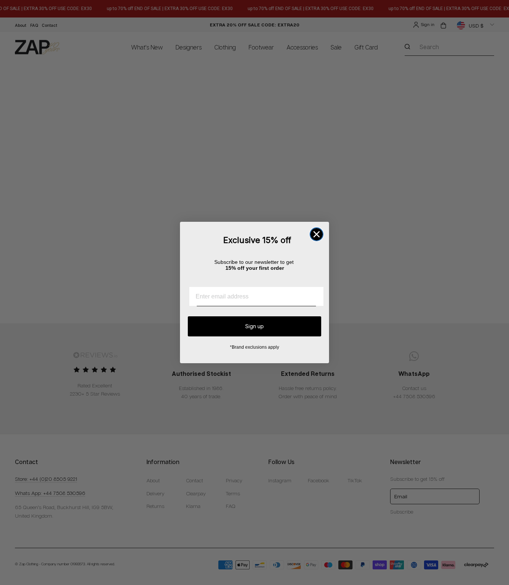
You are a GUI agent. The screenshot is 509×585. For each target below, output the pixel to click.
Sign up (254, 326)
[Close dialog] (316, 234)
